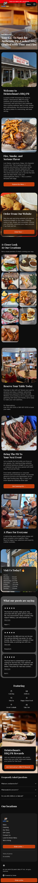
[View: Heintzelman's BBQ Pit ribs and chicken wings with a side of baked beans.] (10, 280)
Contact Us (6, 829)
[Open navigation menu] (34, 4)
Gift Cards (6, 827)
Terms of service (7, 848)
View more (7, 620)
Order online (18, 880)
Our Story (6, 824)
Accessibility (6, 851)
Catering (6, 822)
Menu (29, 4)
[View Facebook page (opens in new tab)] (4, 860)
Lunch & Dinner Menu (10, 832)
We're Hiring (7, 835)
